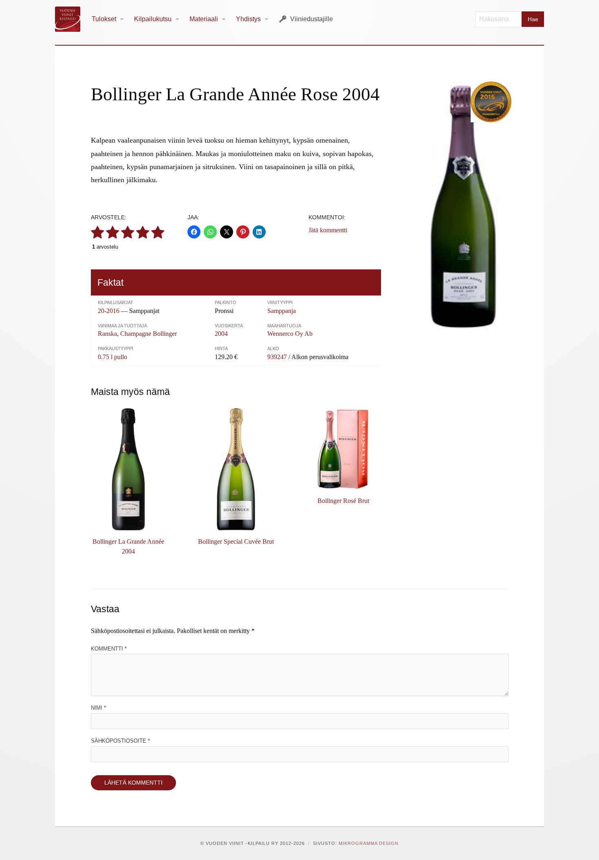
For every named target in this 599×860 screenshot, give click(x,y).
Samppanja (281, 310)
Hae (533, 19)
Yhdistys (248, 18)
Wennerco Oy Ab (290, 333)
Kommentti (109, 649)
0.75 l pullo (112, 356)
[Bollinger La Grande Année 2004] (128, 469)
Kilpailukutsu (153, 18)
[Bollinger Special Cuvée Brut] (235, 469)
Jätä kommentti (327, 230)
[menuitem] (108, 19)
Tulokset (104, 18)
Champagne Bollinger (148, 333)
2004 (221, 333)
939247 (277, 356)
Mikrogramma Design (369, 843)
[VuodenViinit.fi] (71, 19)
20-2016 (108, 310)
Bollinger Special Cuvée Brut (236, 541)
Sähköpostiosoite (120, 741)
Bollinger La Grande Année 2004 (128, 546)
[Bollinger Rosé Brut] (343, 449)
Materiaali (203, 18)
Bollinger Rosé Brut (343, 500)
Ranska (107, 333)
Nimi (98, 708)
